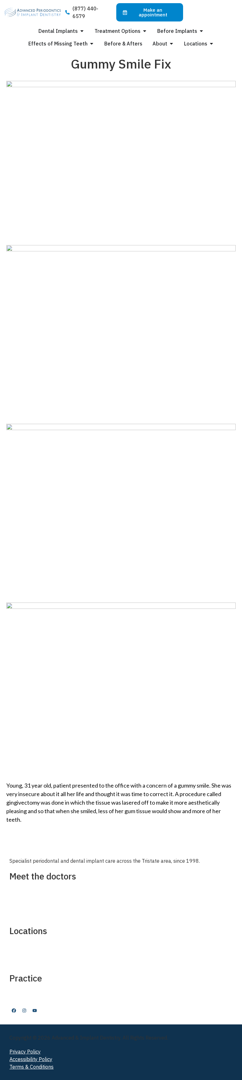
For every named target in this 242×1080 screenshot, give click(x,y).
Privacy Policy (25, 1051)
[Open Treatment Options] (144, 31)
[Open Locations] (211, 43)
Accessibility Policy (30, 1059)
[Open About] (171, 43)
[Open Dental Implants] (81, 31)
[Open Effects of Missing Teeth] (91, 43)
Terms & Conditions (31, 1067)
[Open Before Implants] (201, 31)
